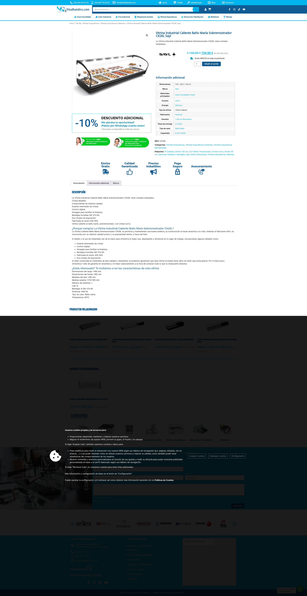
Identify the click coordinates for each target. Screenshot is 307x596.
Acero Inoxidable (182, 95)
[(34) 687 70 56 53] (92, 2)
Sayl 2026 (190, 154)
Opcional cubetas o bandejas (172, 154)
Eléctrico (178, 105)
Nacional (178, 114)
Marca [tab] (116, 183)
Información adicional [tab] (99, 183)
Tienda (180, 3)
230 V (177, 101)
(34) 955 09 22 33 (81, 3)
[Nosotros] (223, 2)
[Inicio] (160, 2)
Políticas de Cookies (164, 480)
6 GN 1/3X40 (180, 133)
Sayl (177, 89)
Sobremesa (201, 154)
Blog (213, 3)
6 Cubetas (169, 151)
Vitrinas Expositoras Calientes (112, 23)
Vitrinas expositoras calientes (220, 154)
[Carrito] (209, 9)
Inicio (164, 3)
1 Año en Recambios (183, 119)
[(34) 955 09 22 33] (71, 2)
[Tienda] (175, 2)
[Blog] (209, 2)
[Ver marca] (168, 58)
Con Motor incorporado (200, 151)
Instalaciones (196, 3)
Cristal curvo (218, 151)
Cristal (192, 95)
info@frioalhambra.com (126, 3)
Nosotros (229, 3)
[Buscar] (196, 9)
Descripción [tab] (79, 183)
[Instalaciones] (188, 2)
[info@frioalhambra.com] (114, 2)
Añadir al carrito (211, 64)
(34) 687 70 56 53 (101, 3)
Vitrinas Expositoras (91, 23)
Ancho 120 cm (181, 151)
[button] (147, 35)
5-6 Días (178, 124)
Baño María (179, 128)
